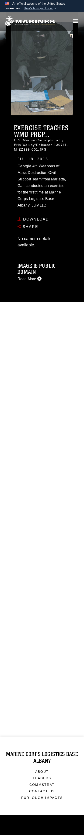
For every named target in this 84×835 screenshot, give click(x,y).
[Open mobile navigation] (75, 21)
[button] (40, 8)
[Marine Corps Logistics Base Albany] (30, 21)
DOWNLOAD (35, 219)
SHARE (29, 227)
